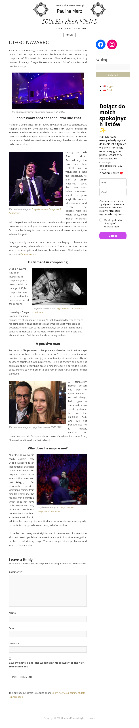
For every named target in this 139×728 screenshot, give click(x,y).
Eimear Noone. (28, 254)
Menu (69, 35)
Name (12, 612)
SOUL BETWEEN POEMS (69, 22)
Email (12, 628)
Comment (15, 571)
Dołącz (113, 235)
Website (14, 643)
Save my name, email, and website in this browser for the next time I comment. (47, 664)
